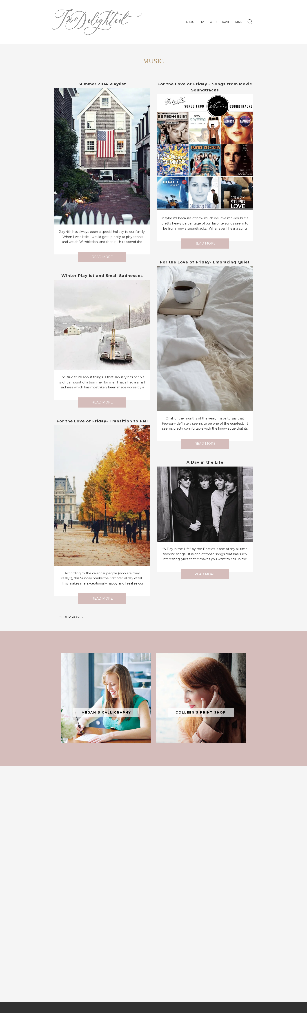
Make (239, 22)
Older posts (71, 617)
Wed (213, 22)
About (191, 22)
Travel (225, 22)
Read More (102, 257)
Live (203, 22)
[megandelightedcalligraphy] (106, 698)
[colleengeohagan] (201, 698)
